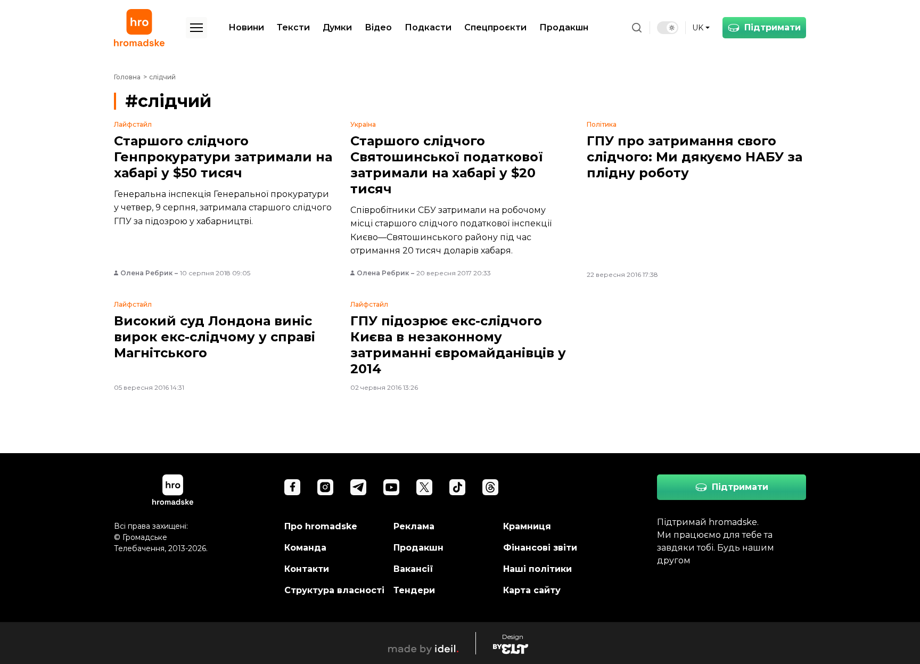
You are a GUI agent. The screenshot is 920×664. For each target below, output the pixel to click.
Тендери (414, 590)
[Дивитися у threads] (490, 487)
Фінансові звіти (540, 548)
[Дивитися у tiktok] (457, 487)
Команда (305, 548)
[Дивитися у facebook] (292, 487)
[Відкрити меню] (196, 27)
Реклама (413, 526)
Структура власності (334, 590)
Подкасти (428, 27)
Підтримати (772, 27)
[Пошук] (636, 27)
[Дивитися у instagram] (325, 487)
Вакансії (413, 569)
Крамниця (527, 526)
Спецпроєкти (495, 27)
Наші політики (537, 569)
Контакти (306, 569)
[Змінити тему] (667, 27)
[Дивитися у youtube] (391, 487)
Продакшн (563, 27)
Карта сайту (532, 590)
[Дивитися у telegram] (358, 487)
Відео (378, 27)
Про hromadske (320, 526)
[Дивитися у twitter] (424, 487)
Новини (246, 27)
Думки (337, 27)
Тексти (293, 27)
